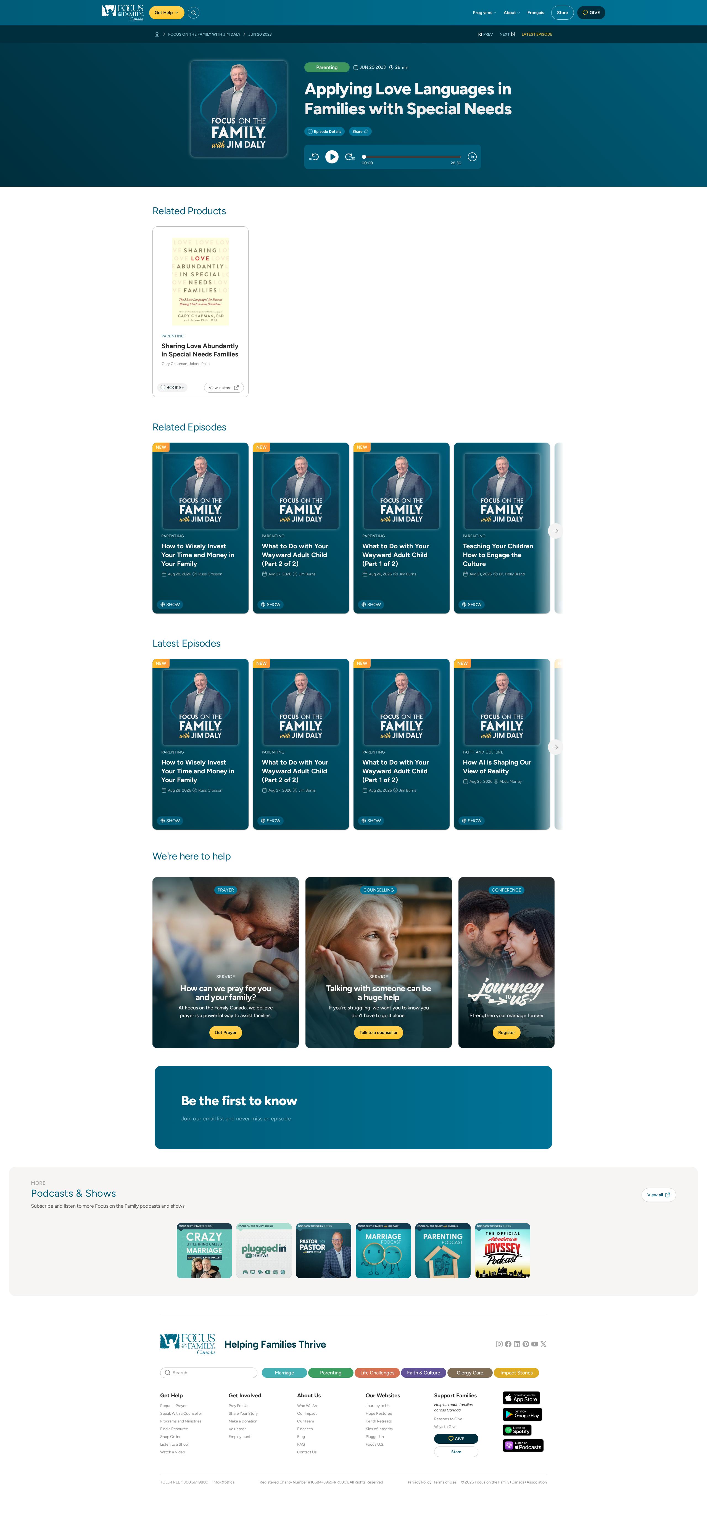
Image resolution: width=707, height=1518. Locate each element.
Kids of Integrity (379, 1429)
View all (655, 1194)
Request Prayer (173, 1405)
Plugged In (375, 1436)
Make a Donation (243, 1421)
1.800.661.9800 (194, 1482)
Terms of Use (445, 1482)
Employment (239, 1436)
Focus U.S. (375, 1444)
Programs (482, 12)
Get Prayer (226, 1032)
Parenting (327, 67)
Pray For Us (238, 1405)
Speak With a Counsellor (181, 1413)
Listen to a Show (174, 1444)
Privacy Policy (419, 1482)
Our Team (305, 1421)
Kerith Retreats (379, 1421)
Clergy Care (470, 1373)
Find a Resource (174, 1429)
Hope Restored (379, 1413)
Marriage (284, 1373)
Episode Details (327, 131)
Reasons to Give (448, 1419)
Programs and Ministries (181, 1421)
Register (506, 1032)
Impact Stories (516, 1373)
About (510, 12)
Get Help (164, 12)
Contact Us (307, 1452)
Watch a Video (172, 1452)
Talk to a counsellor (379, 1032)
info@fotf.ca (223, 1482)
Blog (301, 1436)
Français (535, 12)
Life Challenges (377, 1373)
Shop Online (170, 1436)
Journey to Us (378, 1405)
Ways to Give (445, 1426)
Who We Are (307, 1405)
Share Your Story (243, 1413)
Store (562, 12)
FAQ (301, 1444)
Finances (305, 1429)
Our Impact (307, 1413)
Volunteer (237, 1429)
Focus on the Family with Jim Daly (204, 34)
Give (595, 12)
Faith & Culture (423, 1373)
